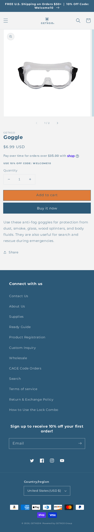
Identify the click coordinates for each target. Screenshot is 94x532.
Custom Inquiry (22, 348)
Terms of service (23, 389)
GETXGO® (36, 523)
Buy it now (47, 208)
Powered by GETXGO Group (57, 523)
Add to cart (47, 195)
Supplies (16, 317)
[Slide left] (37, 123)
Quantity (10, 170)
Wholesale (18, 358)
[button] (6, 21)
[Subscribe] (80, 443)
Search (15, 379)
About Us (17, 306)
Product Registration (27, 337)
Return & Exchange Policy (31, 399)
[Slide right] (57, 123)
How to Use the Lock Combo (33, 410)
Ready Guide (20, 327)
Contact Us (18, 296)
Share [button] (13, 252)
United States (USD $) (44, 490)
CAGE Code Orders (25, 368)
